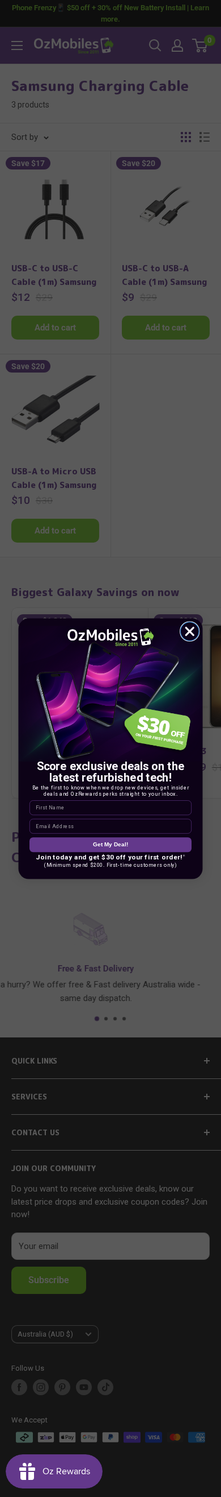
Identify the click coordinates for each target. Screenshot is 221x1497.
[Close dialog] (190, 631)
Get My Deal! (110, 844)
